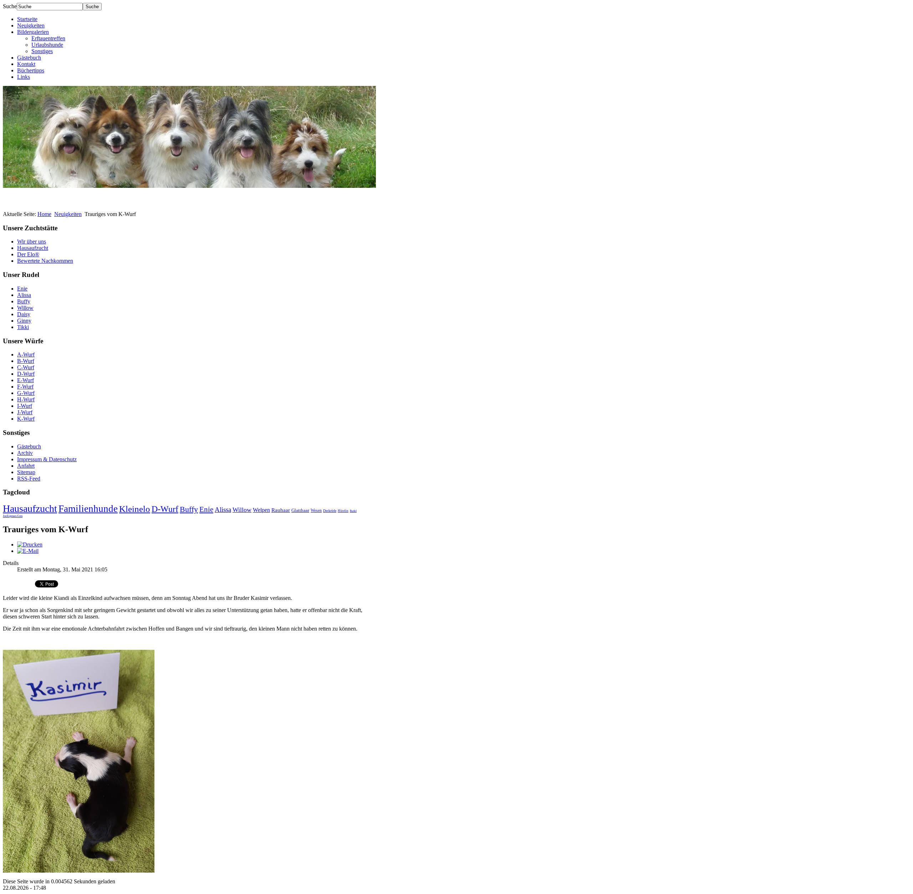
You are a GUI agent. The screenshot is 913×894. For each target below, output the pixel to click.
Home (44, 214)
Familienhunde (88, 508)
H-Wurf (26, 399)
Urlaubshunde (47, 45)
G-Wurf (26, 393)
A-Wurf (26, 354)
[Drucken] (29, 544)
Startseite (27, 19)
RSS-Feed (28, 479)
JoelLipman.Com (12, 516)
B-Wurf (25, 361)
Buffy (23, 301)
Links (23, 77)
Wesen (316, 510)
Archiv (25, 453)
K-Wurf (26, 419)
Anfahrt (26, 466)
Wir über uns (31, 241)
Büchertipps (30, 70)
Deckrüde (329, 511)
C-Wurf (25, 367)
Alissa (24, 295)
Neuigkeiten (31, 25)
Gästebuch (29, 58)
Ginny (24, 321)
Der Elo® (28, 254)
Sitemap (26, 472)
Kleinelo (134, 509)
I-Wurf (24, 406)
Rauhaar (280, 510)
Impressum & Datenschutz (47, 459)
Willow (25, 308)
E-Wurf (25, 380)
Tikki (23, 327)
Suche (10, 6)
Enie (22, 289)
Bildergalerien (33, 32)
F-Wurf (25, 387)
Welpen (261, 510)
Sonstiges (42, 51)
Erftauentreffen (48, 38)
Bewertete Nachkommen (45, 261)
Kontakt (26, 64)
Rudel (353, 511)
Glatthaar (300, 510)
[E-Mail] (28, 551)
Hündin (343, 511)
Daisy (23, 314)
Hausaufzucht (32, 248)
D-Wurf (26, 374)
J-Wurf (24, 412)
